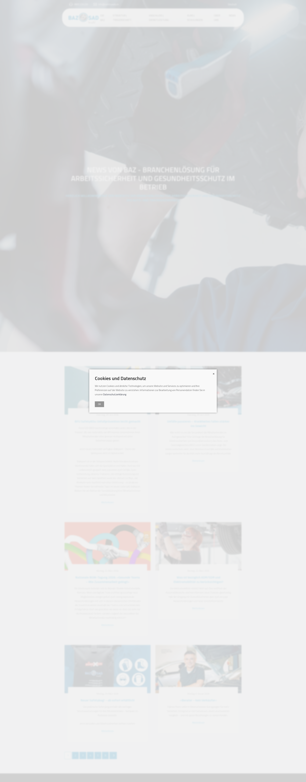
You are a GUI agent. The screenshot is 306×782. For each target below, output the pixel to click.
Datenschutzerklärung (114, 394)
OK (99, 404)
